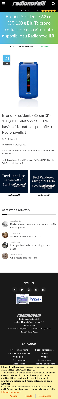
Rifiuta (28, 396)
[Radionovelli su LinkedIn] (43, 289)
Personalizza (44, 396)
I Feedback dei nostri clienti (31, 11)
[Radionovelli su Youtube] (29, 289)
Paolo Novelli (11, 139)
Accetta (13, 396)
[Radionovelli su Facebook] (14, 289)
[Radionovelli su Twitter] (22, 289)
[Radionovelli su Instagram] (36, 289)
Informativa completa (11, 392)
